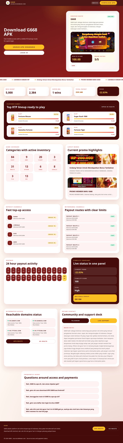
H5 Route (43, 341)
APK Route (18, 341)
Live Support (103, 320)
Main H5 (95, 3)
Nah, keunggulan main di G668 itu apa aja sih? (43, 397)
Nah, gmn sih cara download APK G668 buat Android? (45, 390)
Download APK (108, 3)
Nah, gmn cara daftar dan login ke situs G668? (42, 403)
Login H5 (24, 53)
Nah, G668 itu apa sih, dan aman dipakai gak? (42, 384)
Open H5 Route (108, 107)
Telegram (75, 320)
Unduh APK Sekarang (24, 47)
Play (57, 121)
